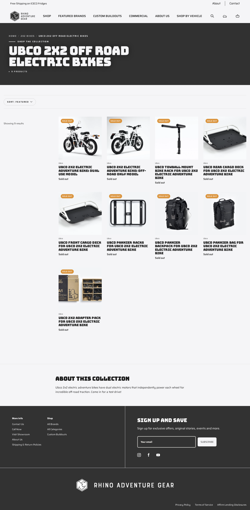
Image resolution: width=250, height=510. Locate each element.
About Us (17, 439)
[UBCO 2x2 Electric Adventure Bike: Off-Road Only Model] (128, 138)
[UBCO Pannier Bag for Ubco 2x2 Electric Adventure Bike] (225, 213)
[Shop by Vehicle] (225, 16)
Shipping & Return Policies (26, 445)
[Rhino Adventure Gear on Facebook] (148, 455)
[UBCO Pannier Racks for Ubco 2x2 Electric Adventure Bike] (128, 213)
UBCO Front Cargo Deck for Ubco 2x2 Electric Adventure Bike (80, 246)
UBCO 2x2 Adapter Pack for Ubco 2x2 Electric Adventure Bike (80, 321)
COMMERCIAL (138, 16)
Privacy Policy (183, 505)
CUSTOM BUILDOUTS (107, 16)
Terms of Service (204, 505)
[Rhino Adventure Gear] (22, 16)
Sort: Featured (18, 101)
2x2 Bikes (28, 36)
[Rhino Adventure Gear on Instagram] (139, 455)
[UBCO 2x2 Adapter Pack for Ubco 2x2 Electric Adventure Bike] (80, 288)
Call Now (17, 429)
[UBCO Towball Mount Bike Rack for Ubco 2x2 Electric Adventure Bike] (176, 138)
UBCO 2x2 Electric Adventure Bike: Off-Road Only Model (126, 170)
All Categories (54, 429)
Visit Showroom (21, 434)
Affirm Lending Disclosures (231, 505)
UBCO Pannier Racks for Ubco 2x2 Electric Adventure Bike (127, 246)
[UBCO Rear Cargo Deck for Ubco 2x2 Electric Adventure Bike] (225, 138)
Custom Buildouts (57, 434)
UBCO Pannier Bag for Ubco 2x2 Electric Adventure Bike (223, 246)
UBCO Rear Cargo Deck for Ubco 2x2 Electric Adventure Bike (224, 170)
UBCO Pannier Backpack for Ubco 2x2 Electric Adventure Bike (176, 248)
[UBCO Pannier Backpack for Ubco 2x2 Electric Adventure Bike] (176, 213)
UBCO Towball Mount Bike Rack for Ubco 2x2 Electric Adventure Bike (176, 172)
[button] (47, 16)
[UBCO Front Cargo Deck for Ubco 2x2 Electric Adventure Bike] (80, 213)
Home (13, 36)
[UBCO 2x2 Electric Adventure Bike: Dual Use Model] (80, 138)
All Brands (52, 424)
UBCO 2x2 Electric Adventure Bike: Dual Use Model (79, 170)
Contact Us (18, 424)
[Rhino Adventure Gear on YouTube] (158, 455)
